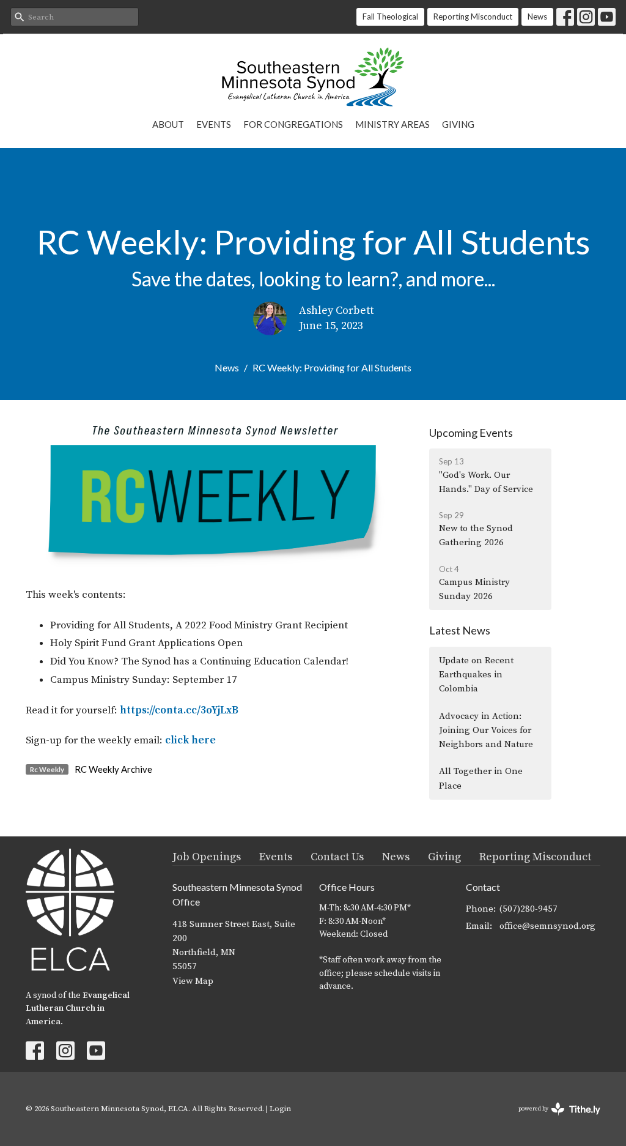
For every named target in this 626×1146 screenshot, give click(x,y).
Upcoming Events (471, 432)
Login (280, 1109)
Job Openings (206, 857)
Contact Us (337, 857)
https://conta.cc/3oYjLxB (179, 710)
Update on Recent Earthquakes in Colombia (476, 675)
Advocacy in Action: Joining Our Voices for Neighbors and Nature (486, 730)
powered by (552, 1119)
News (537, 16)
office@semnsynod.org (547, 926)
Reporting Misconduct (472, 16)
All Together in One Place (481, 778)
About (168, 124)
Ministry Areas (392, 124)
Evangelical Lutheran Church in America (78, 1008)
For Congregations (293, 124)
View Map (192, 981)
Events (213, 124)
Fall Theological (390, 16)
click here (190, 740)
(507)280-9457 (528, 909)
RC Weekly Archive (113, 769)
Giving (458, 124)
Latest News (459, 630)
